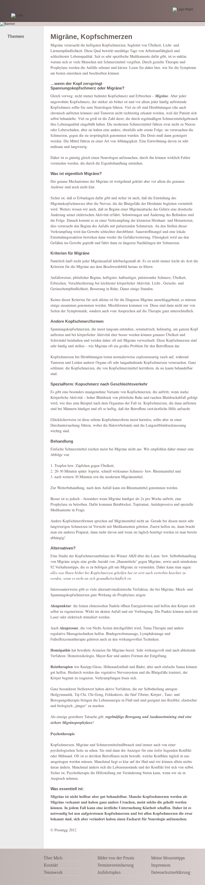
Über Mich (53, 858)
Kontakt (51, 865)
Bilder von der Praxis (115, 858)
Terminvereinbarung (115, 865)
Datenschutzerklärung (170, 872)
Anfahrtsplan (109, 872)
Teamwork (53, 872)
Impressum (161, 865)
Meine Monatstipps (168, 858)
